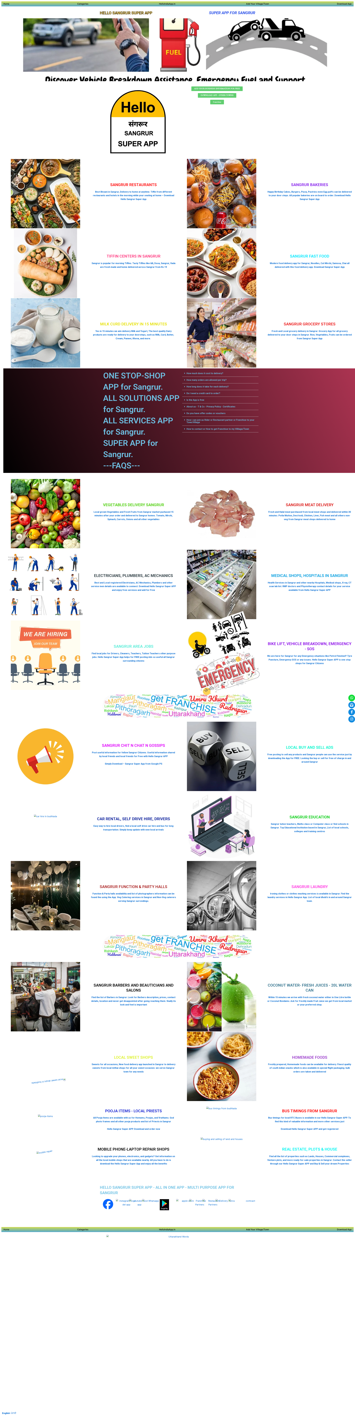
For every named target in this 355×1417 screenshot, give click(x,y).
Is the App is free (195, 400)
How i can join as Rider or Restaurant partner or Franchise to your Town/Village (220, 421)
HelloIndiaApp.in (167, 3)
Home (6, 3)
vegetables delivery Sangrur (133, 505)
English (6, 1413)
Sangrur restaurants (133, 184)
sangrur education (310, 817)
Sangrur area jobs (133, 646)
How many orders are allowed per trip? (207, 380)
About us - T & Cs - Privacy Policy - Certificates (211, 406)
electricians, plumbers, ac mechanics (133, 575)
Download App (344, 3)
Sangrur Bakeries (309, 184)
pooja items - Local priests (133, 1111)
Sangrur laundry (309, 886)
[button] (220, 373)
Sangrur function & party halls (133, 886)
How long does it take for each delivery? (208, 386)
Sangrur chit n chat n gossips (133, 745)
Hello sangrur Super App (126, 13)
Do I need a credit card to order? (203, 393)
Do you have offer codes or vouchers (206, 413)
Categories (82, 3)
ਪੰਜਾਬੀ (13, 1413)
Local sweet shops (133, 1057)
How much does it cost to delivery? (205, 373)
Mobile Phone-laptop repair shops (133, 1149)
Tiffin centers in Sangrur (133, 256)
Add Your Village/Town (257, 3)
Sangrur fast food (309, 256)
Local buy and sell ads (309, 747)
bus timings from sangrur (309, 1111)
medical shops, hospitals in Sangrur (309, 575)
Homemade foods (309, 1057)
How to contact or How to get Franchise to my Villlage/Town (218, 429)
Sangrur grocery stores (309, 324)
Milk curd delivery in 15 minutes (133, 324)
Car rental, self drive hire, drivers (133, 819)
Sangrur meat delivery (310, 505)
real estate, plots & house (309, 1149)
